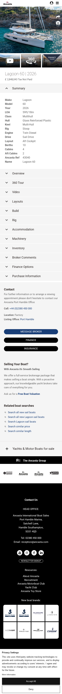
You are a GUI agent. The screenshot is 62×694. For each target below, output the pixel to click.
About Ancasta (31, 576)
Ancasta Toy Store (31, 591)
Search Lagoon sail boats (22, 421)
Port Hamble (27, 319)
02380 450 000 (33, 537)
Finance (31, 340)
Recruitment (31, 580)
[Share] (58, 17)
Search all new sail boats (22, 412)
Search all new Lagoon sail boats (26, 417)
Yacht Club (31, 587)
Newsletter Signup (31, 561)
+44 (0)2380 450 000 (21, 308)
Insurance (31, 348)
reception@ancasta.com (34, 541)
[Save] (58, 10)
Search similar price (19, 426)
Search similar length (19, 431)
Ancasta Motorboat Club (31, 583)
